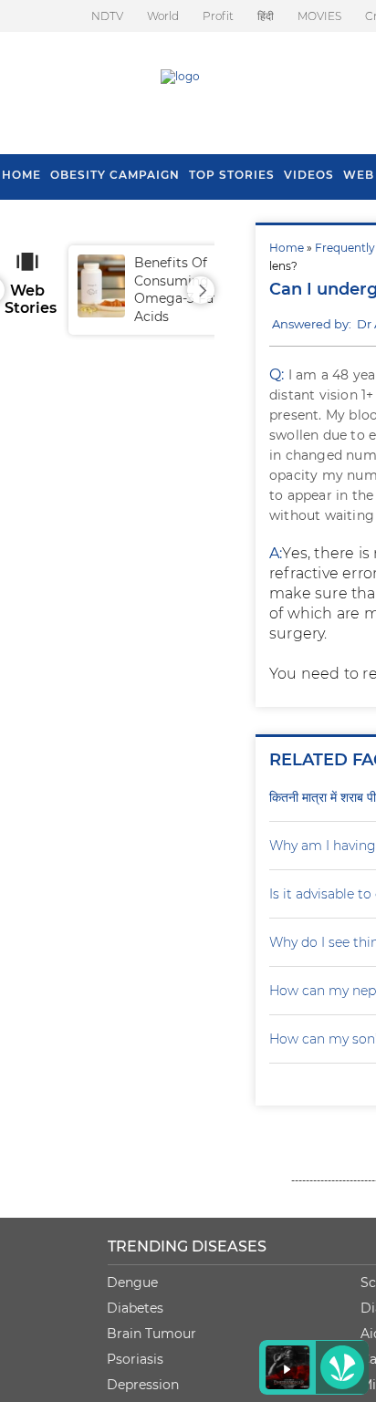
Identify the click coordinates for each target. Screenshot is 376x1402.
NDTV (107, 16)
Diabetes (135, 1308)
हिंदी (265, 16)
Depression (143, 1384)
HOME (21, 175)
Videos (309, 175)
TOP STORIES (232, 175)
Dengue (132, 1282)
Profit (218, 16)
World (163, 16)
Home (286, 247)
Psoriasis (135, 1359)
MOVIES (319, 16)
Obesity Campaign (115, 175)
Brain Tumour (151, 1333)
